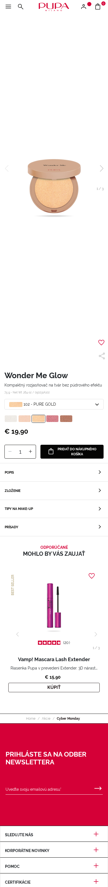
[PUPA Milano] (54, 6)
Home (30, 719)
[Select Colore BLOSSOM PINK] (52, 418)
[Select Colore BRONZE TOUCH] (66, 418)
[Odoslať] (98, 787)
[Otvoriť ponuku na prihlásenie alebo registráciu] (86, 7)
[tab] (54, 472)
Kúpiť (54, 687)
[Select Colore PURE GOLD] (38, 418)
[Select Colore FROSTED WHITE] (10, 418)
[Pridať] (30, 452)
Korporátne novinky (27, 850)
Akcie (46, 719)
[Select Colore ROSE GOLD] (24, 418)
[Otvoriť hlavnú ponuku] (8, 7)
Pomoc (12, 866)
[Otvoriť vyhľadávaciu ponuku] (20, 7)
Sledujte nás (19, 835)
